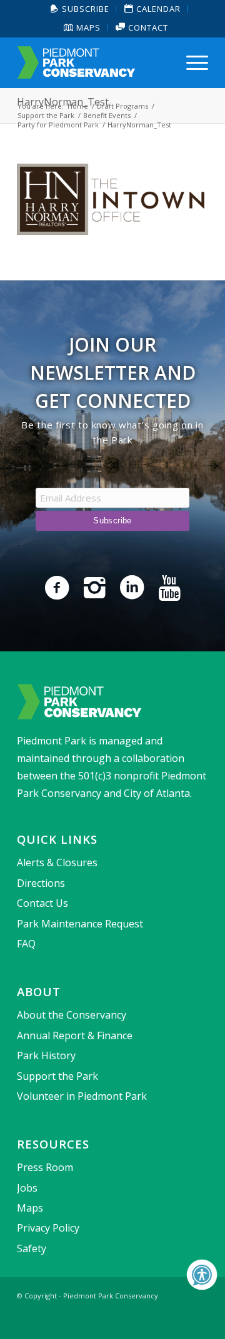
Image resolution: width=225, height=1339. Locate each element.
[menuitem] (80, 9)
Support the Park (57, 1076)
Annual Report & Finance (74, 1035)
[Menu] (191, 62)
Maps (87, 27)
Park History (46, 1055)
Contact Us (42, 903)
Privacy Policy (48, 1228)
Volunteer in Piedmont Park (82, 1096)
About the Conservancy (71, 1015)
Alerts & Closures (57, 862)
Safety (31, 1248)
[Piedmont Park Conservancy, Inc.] (93, 62)
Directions (41, 883)
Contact (147, 27)
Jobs (27, 1188)
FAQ (26, 944)
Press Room (45, 1167)
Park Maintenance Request (80, 924)
